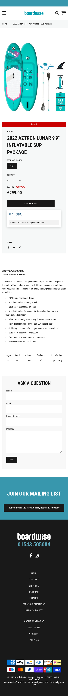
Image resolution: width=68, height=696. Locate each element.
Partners (34, 639)
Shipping (34, 585)
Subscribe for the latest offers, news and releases (34, 507)
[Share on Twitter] (14, 247)
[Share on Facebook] (9, 247)
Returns (34, 592)
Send (12, 460)
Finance (34, 598)
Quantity (11, 175)
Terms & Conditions (34, 604)
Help (34, 573)
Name (9, 390)
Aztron (9, 131)
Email (8, 403)
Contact (34, 579)
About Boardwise (34, 621)
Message (10, 429)
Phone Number (13, 416)
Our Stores (34, 627)
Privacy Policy (34, 610)
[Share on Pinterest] (20, 247)
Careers (34, 633)
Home (4, 24)
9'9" (12, 166)
